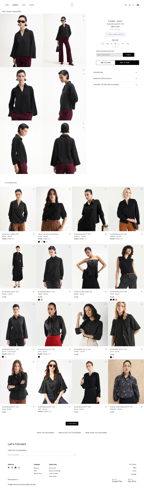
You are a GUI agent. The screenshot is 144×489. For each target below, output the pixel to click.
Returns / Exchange (54, 470)
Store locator (53, 476)
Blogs (134, 467)
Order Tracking (53, 473)
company (37, 464)
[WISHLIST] (133, 5)
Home (4, 11)
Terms (134, 471)
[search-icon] (126, 5)
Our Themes (132, 464)
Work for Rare (38, 473)
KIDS (24, 5)
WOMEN (15, 5)
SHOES (31, 5)
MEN (7, 5)
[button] (83, 16)
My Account (52, 468)
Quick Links (53, 464)
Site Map (133, 474)
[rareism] (72, 4)
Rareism (9, 11)
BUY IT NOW (124, 62)
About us (36, 468)
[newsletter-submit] (74, 455)
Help (35, 470)
